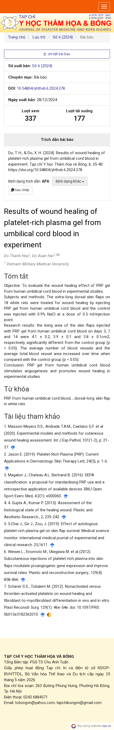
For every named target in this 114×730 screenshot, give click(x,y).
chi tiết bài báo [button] (58, 54)
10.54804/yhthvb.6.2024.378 (41, 88)
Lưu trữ (39, 37)
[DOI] (49, 614)
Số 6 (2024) (63, 37)
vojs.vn (106, 726)
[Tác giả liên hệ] (57, 255)
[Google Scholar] (13, 447)
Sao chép (21, 190)
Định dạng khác (69, 181)
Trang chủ (16, 37)
